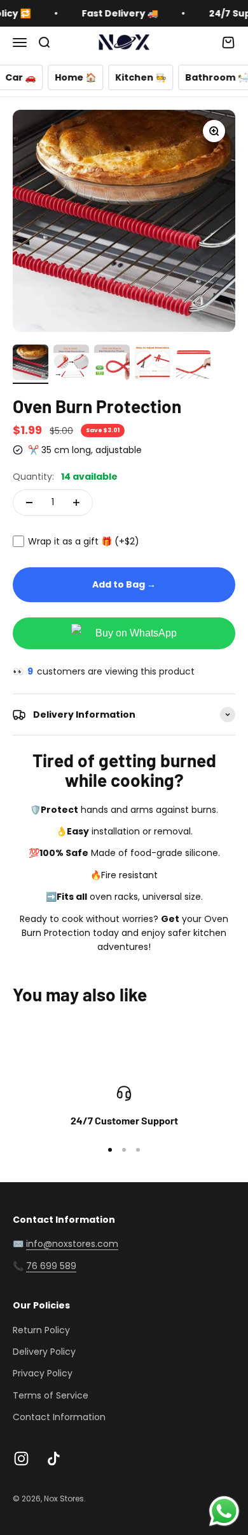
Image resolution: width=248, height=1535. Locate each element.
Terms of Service (50, 1395)
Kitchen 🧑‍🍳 (122, 77)
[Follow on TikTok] (53, 1458)
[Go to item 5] (193, 367)
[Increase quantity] (76, 502)
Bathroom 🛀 (198, 77)
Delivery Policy (44, 1351)
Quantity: (65, 476)
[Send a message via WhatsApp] (224, 1511)
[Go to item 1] (30, 364)
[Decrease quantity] (29, 502)
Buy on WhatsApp (136, 633)
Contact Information (59, 1417)
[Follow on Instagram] (21, 1458)
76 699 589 (51, 1266)
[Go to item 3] (112, 364)
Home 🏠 (57, 77)
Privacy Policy (42, 1373)
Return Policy (41, 1330)
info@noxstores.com (72, 1243)
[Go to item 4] (152, 364)
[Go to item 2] (71, 364)
